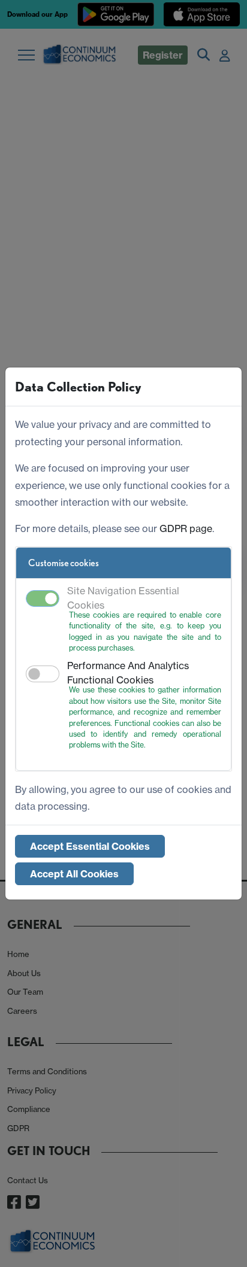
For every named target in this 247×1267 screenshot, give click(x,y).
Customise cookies (63, 563)
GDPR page (185, 528)
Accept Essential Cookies (90, 846)
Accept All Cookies (74, 874)
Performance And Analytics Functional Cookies (128, 672)
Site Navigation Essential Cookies (123, 597)
